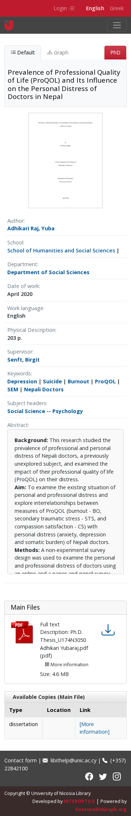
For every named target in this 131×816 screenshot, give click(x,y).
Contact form (20, 760)
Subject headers (26, 403)
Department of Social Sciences (48, 272)
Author (15, 220)
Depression (22, 381)
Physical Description (31, 329)
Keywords (19, 373)
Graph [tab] (60, 52)
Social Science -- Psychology (45, 411)
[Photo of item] (65, 159)
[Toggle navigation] (117, 25)
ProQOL (105, 381)
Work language (25, 308)
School (15, 242)
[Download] (108, 630)
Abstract (17, 424)
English (95, 8)
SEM (12, 389)
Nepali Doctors (44, 389)
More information (68, 665)
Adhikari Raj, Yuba (31, 228)
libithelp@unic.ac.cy (72, 760)
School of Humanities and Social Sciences (61, 250)
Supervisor (19, 351)
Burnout (78, 381)
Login (60, 8)
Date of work (23, 286)
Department (22, 264)
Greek (117, 8)
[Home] (11, 25)
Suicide (52, 381)
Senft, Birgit (23, 359)
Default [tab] (25, 52)
